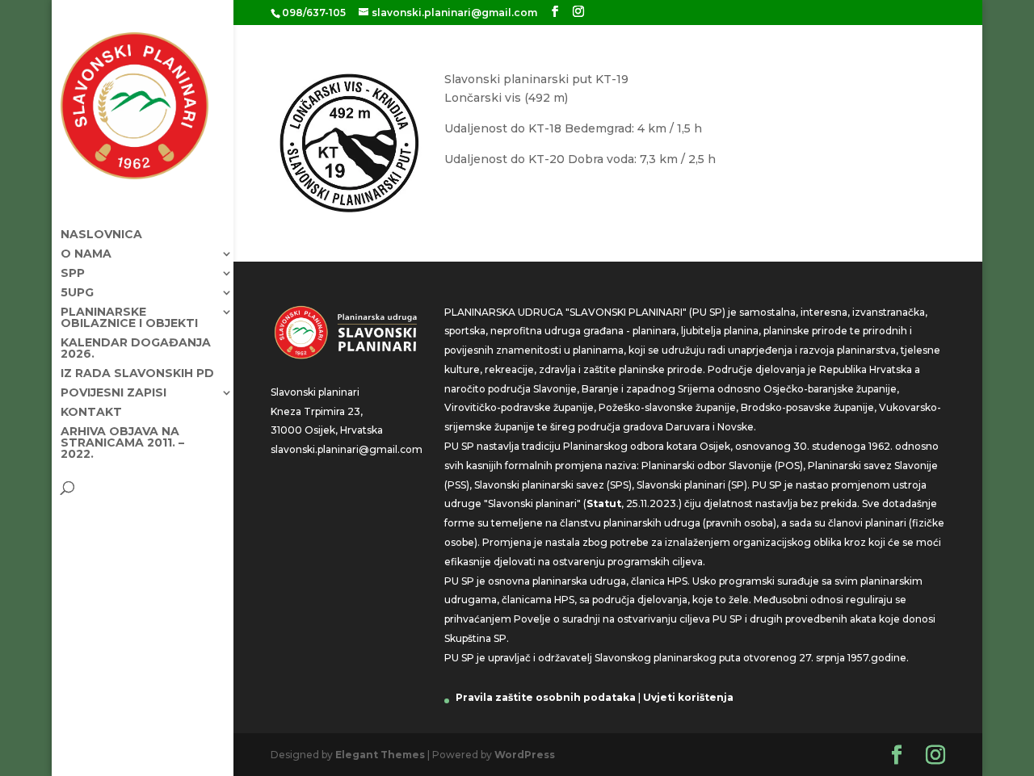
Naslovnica (101, 235)
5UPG (77, 293)
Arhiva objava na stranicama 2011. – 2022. (122, 443)
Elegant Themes (380, 755)
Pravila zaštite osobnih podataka (546, 697)
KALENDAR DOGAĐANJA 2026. (136, 349)
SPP (73, 273)
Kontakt (91, 412)
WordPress (524, 755)
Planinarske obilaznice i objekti (129, 318)
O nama (86, 254)
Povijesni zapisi (113, 393)
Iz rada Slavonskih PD (137, 373)
